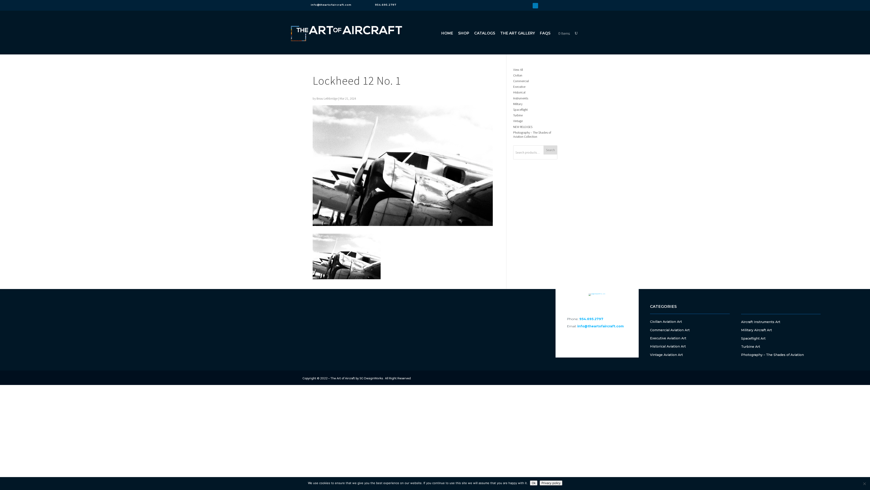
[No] (864, 483)
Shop (463, 33)
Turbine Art (750, 347)
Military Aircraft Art (756, 330)
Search (550, 150)
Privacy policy (551, 483)
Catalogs (484, 33)
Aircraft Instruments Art (760, 322)
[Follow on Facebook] (521, 5)
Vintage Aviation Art (666, 355)
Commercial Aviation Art (670, 330)
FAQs (545, 33)
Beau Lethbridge (327, 98)
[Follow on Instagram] (528, 5)
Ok (534, 483)
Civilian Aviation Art (666, 322)
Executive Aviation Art (668, 338)
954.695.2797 (385, 4)
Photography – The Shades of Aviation (772, 355)
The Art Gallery (517, 33)
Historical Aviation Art (668, 346)
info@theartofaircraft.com (331, 4)
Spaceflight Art (753, 338)
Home (447, 33)
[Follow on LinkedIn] (535, 5)
